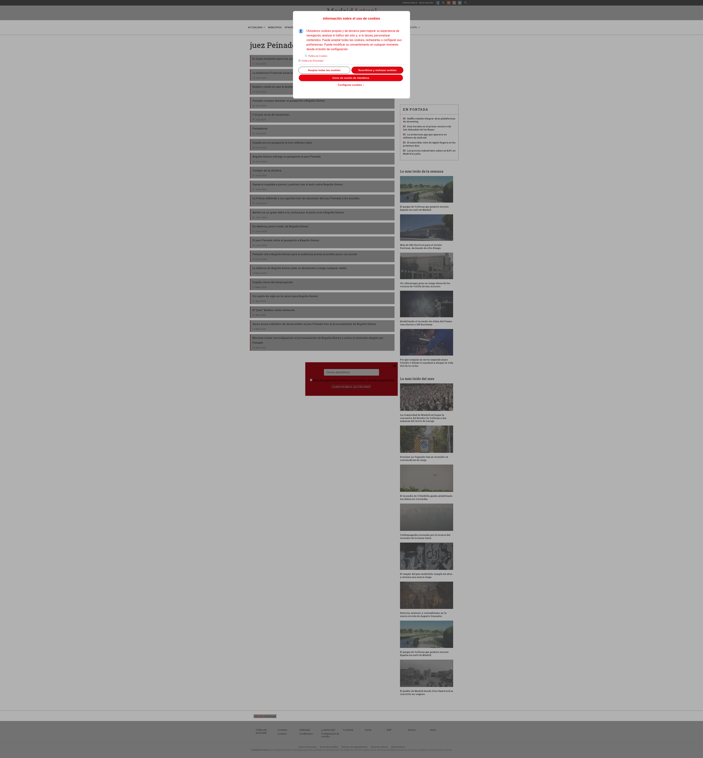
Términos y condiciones (352, 380)
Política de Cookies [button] (317, 56)
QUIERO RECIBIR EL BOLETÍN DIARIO (352, 387)
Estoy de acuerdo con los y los (353, 380)
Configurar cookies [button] (351, 85)
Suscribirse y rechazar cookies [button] (377, 70)
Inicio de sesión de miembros (350, 77)
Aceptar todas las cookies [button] (324, 70)
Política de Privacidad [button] (312, 61)
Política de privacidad (382, 380)
